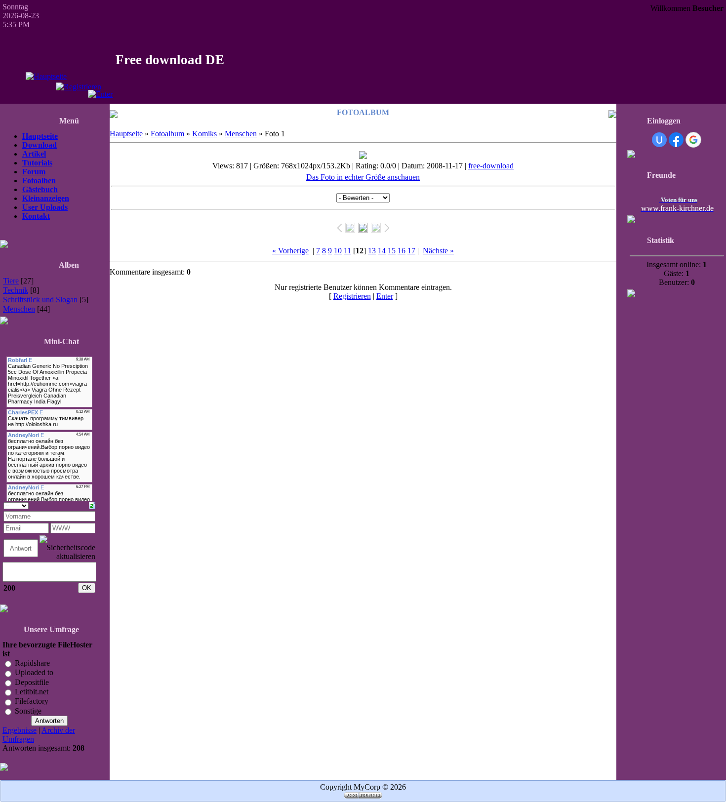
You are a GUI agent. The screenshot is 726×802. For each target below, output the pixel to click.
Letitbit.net (31, 691)
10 (338, 250)
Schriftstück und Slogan (40, 299)
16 (401, 250)
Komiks (204, 133)
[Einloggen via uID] (659, 139)
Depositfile (32, 682)
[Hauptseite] (46, 76)
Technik (15, 290)
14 (382, 250)
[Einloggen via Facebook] (676, 139)
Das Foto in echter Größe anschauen (363, 177)
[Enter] (100, 94)
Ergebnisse (19, 730)
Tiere (11, 281)
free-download (491, 165)
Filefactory (31, 701)
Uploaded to (34, 673)
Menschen (19, 309)
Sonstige (28, 711)
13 (372, 250)
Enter (384, 296)
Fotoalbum (167, 133)
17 (411, 250)
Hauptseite (126, 133)
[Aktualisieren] (92, 504)
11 (347, 250)
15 (392, 250)
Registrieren (352, 296)
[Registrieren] (78, 86)
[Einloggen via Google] (693, 140)
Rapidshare (32, 663)
